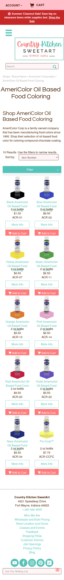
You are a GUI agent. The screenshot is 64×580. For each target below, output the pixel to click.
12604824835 (32, 509)
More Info (17, 224)
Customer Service (32, 540)
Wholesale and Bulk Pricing (32, 519)
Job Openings (32, 544)
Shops (6, 76)
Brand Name (19, 76)
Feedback (32, 532)
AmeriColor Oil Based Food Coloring (23, 80)
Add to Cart (18, 233)
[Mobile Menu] (8, 33)
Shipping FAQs (32, 536)
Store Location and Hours (32, 523)
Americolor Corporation (42, 76)
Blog (32, 552)
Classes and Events (32, 528)
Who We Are (32, 515)
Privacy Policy (32, 548)
